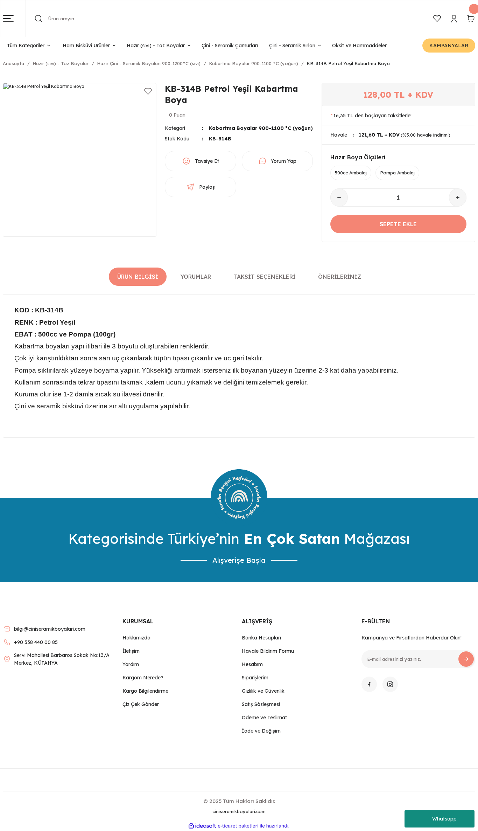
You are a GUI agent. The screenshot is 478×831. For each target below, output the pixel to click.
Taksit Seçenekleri (264, 276)
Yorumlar (196, 276)
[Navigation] (14, 18)
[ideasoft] (202, 826)
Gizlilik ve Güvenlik (263, 691)
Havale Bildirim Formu (268, 651)
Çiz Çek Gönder (140, 704)
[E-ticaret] (238, 826)
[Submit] (466, 659)
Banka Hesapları (261, 638)
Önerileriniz (339, 276)
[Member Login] (454, 18)
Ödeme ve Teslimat (264, 717)
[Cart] (470, 18)
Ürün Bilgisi (137, 276)
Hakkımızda (136, 638)
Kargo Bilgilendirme (145, 691)
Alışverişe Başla (239, 560)
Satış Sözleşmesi (261, 704)
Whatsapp (444, 819)
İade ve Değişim (261, 731)
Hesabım (252, 664)
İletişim (131, 651)
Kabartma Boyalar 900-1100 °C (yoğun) (261, 128)
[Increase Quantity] (457, 197)
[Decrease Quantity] (339, 197)
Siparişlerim (255, 677)
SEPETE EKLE (398, 224)
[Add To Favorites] (148, 91)
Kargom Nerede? (142, 677)
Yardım (130, 664)
